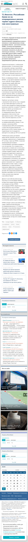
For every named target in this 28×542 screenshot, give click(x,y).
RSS (12, 496)
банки (10, 226)
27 (17, 486)
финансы (4, 226)
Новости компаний (22, 498)
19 (14, 483)
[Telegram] (14, 233)
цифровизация (5, 229)
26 (4, 475)
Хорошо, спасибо (14, 537)
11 (10, 480)
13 (17, 480)
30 (17, 475)
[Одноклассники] (12, 233)
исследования (5, 224)
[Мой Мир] (16, 233)
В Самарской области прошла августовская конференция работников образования (13, 262)
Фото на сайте (6, 368)
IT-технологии (16, 226)
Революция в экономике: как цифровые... (13, 322)
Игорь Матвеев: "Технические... (11, 332)
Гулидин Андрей (9, 221)
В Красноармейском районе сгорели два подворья (8, 290)
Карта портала (18, 496)
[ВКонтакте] (10, 233)
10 (7, 480)
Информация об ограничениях (20, 493)
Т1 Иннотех (18, 221)
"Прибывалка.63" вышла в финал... (12, 359)
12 (14, 480)
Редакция (9, 493)
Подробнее (9, 509)
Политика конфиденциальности (9, 498)
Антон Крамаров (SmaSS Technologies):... (13, 343)
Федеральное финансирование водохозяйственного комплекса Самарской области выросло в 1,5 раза (13, 271)
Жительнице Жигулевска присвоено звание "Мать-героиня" (10, 253)
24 (7, 486)
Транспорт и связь (6, 11)
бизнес (17, 224)
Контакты (4, 493)
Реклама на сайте (6, 496)
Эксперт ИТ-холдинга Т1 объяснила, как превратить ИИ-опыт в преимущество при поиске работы (13, 280)
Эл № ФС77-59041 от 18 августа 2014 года (13, 517)
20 (17, 483)
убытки (12, 224)
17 (7, 483)
